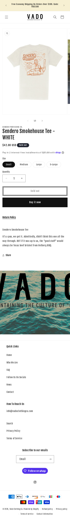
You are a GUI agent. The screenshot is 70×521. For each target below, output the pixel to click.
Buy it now (35, 202)
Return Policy (9, 217)
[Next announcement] (64, 5)
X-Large (55, 165)
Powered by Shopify (31, 509)
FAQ (8, 370)
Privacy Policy (13, 430)
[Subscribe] (50, 459)
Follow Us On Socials (16, 377)
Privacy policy (61, 509)
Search (10, 423)
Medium (25, 165)
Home (9, 355)
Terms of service (27, 514)
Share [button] (8, 255)
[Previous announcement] (6, 5)
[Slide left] (27, 120)
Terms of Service (14, 438)
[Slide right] (42, 120)
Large (40, 165)
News (9, 384)
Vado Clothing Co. (16, 509)
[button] (6, 17)
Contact (10, 392)
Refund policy (47, 509)
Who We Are (12, 362)
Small (10, 165)
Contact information (45, 514)
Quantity (6, 171)
